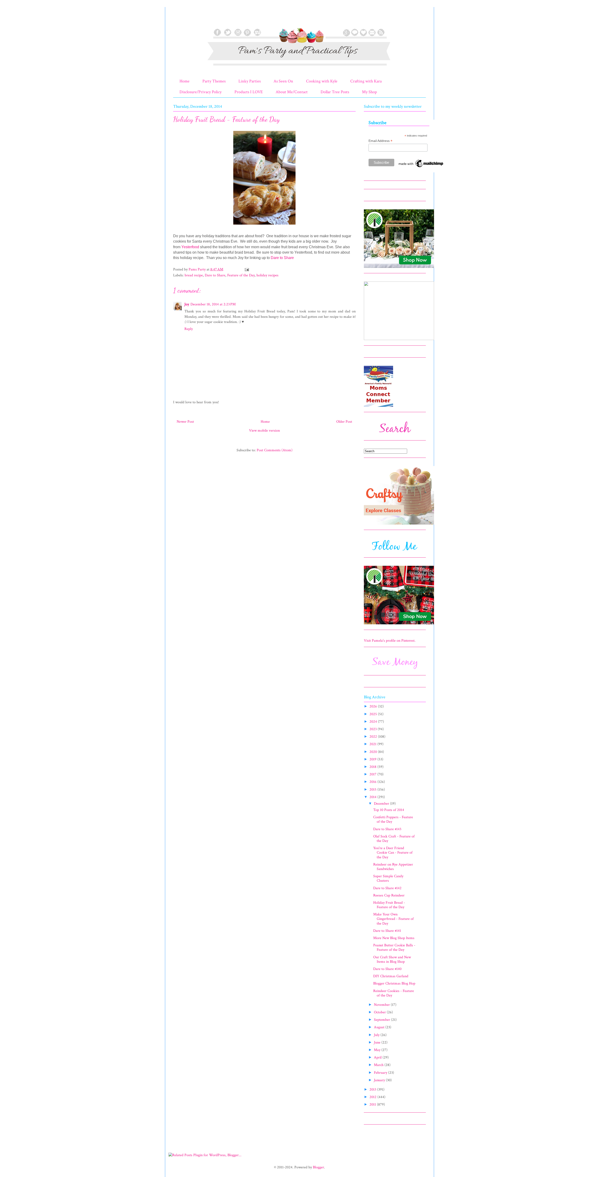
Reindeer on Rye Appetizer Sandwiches (393, 866)
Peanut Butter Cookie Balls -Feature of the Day (394, 947)
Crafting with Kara (366, 81)
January (380, 1080)
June (377, 1042)
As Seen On (283, 81)
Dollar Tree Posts (335, 92)
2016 (373, 781)
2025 (373, 714)
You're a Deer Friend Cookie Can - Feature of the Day (393, 852)
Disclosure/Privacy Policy (200, 92)
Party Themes (214, 81)
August (379, 1027)
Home (184, 81)
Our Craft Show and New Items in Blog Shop (392, 959)
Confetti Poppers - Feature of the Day (393, 819)
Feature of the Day (241, 275)
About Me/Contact (292, 92)
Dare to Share (282, 258)
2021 (373, 744)
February (381, 1072)
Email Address (380, 141)
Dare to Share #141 (387, 930)
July (377, 1035)
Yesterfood (190, 247)
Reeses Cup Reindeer (389, 895)
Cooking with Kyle (321, 81)
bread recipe (194, 275)
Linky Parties (249, 81)
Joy (186, 304)
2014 (373, 797)
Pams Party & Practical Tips (183, 19)
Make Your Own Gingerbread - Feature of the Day (393, 919)
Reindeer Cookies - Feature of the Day (393, 993)
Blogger (318, 1167)
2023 (373, 729)
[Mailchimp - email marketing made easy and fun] (421, 167)
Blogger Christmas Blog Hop (394, 983)
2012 (373, 1097)
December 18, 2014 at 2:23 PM (213, 304)
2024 (373, 721)
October (380, 1012)
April (378, 1057)
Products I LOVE (248, 92)
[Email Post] (246, 269)
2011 (373, 1104)
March (379, 1064)
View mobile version (264, 430)
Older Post (344, 421)
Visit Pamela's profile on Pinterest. (390, 640)
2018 (373, 766)
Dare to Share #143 (387, 829)
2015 (373, 789)
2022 (373, 736)
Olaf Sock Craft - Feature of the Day (394, 838)
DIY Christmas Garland (390, 976)
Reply (188, 328)
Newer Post (185, 421)
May (377, 1049)
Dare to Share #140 (387, 968)
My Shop (369, 92)
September (382, 1019)
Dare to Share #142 (387, 888)
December (382, 803)
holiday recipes (267, 275)
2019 (373, 759)
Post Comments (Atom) (274, 450)
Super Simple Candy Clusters (388, 878)
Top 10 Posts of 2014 (388, 809)
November (382, 1004)
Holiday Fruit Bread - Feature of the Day (389, 905)
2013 (373, 1089)
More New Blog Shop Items (393, 938)
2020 (373, 751)
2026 (373, 706)
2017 (373, 774)
